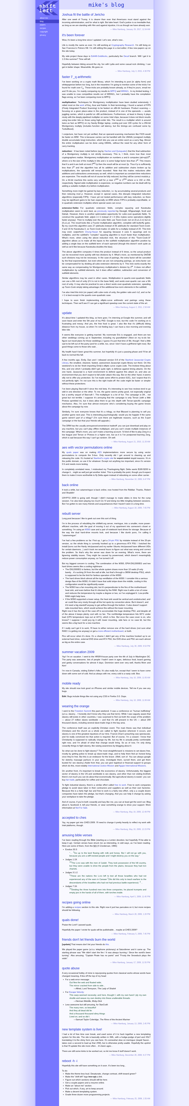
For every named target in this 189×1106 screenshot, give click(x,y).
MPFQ (113, 91)
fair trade (70, 780)
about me (44, 18)
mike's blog (106, 4)
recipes (77, 907)
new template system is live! (82, 1029)
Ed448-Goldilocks (99, 56)
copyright (44, 32)
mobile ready (71, 683)
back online (70, 485)
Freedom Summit (83, 711)
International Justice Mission (101, 765)
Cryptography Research (122, 45)
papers (43, 25)
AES (100, 452)
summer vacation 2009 (78, 652)
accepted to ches (74, 817)
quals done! (70, 920)
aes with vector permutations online (87, 447)
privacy (43, 35)
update (67, 313)
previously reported (106, 211)
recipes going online (76, 902)
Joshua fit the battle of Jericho (83, 14)
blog (41, 21)
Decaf (126, 56)
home (47, 8)
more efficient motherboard (110, 631)
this (107, 944)
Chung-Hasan (91, 232)
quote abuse (71, 968)
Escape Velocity (76, 992)
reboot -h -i (69, 1061)
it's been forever (73, 35)
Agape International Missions (132, 765)
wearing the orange (75, 706)
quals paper (72, 452)
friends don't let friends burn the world (88, 939)
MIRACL (125, 91)
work (82, 105)
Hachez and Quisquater (115, 151)
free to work (120, 785)
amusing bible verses (77, 835)
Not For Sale (81, 808)
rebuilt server (71, 513)
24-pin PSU (113, 540)
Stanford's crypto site (103, 458)
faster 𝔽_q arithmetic (76, 77)
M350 (87, 529)
